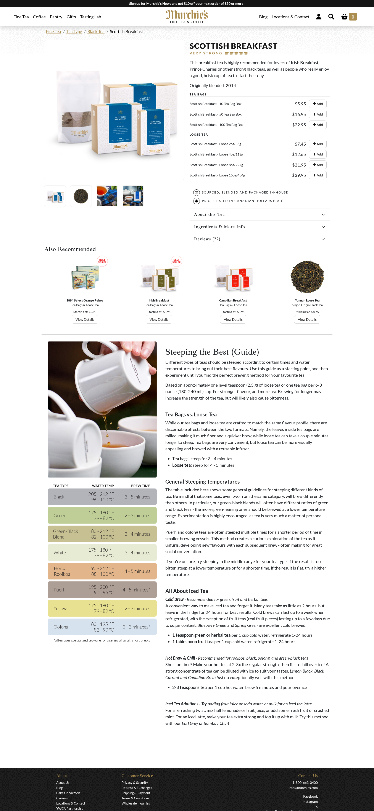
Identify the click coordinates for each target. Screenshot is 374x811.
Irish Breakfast (159, 300)
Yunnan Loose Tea (307, 300)
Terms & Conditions (135, 798)
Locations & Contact (290, 16)
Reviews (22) (207, 239)
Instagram (310, 801)
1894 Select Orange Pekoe (84, 300)
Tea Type (74, 31)
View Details (85, 319)
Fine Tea (53, 31)
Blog (263, 16)
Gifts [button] (71, 16)
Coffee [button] (39, 16)
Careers (62, 798)
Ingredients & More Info (219, 226)
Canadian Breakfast (233, 300)
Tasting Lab (90, 16)
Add (319, 104)
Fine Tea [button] (21, 16)
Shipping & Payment (136, 793)
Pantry (56, 16)
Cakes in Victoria (68, 793)
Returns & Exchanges (137, 788)
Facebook (310, 796)
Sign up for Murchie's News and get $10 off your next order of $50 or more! (187, 3)
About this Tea (209, 214)
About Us (62, 782)
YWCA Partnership (69, 808)
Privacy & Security (135, 782)
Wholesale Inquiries (136, 803)
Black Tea (96, 31)
